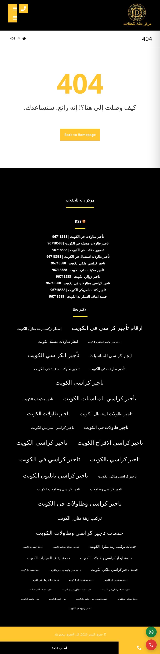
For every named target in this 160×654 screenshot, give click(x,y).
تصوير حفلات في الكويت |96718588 (78, 250)
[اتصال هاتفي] (151, 644)
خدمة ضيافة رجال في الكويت (45, 580)
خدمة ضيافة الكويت (30, 570)
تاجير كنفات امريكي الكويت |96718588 (78, 290)
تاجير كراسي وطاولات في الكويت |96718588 (78, 283)
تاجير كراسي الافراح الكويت (110, 442)
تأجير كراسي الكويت (79, 382)
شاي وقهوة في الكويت (79, 608)
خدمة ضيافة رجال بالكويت (81, 580)
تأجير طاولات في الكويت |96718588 (78, 236)
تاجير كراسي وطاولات (106, 489)
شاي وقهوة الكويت (30, 598)
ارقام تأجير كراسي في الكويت (107, 328)
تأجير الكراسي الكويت (54, 355)
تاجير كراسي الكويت (42, 442)
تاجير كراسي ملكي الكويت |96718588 (78, 263)
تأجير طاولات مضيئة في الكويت (57, 368)
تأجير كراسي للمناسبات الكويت (99, 398)
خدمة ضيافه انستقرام (128, 598)
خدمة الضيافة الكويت (33, 546)
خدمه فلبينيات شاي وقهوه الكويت (92, 598)
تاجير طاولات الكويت (48, 413)
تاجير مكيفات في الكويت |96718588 (78, 270)
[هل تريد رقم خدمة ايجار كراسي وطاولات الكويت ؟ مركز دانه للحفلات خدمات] (137, 15)
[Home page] (24, 38)
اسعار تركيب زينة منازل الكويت (39, 328)
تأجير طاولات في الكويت (107, 368)
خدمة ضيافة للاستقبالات (40, 589)
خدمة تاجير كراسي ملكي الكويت (114, 569)
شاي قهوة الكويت (57, 598)
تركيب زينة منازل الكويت (80, 518)
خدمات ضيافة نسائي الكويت (66, 546)
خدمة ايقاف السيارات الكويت (48, 557)
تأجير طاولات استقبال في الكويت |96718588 (78, 256)
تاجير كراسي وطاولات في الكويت (80, 503)
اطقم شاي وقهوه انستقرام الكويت (104, 342)
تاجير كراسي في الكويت (49, 459)
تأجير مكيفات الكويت (38, 399)
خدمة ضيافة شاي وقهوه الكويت (76, 589)
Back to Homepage (80, 134)
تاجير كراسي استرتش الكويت (52, 427)
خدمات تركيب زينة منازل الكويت (112, 546)
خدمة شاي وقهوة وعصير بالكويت (65, 570)
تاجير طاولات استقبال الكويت (106, 414)
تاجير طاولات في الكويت (106, 427)
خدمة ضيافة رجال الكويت (116, 580)
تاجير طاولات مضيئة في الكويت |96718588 (78, 243)
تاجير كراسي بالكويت (115, 459)
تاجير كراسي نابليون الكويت (55, 475)
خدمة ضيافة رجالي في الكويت (115, 589)
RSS (78, 221)
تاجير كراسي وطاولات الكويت (58, 489)
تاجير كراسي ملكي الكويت (117, 476)
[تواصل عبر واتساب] (151, 632)
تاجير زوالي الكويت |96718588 (78, 276)
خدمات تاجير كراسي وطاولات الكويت (79, 533)
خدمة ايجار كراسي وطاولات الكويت (106, 557)
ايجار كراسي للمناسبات (111, 355)
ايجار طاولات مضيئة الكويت (58, 341)
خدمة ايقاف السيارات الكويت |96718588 (78, 296)
